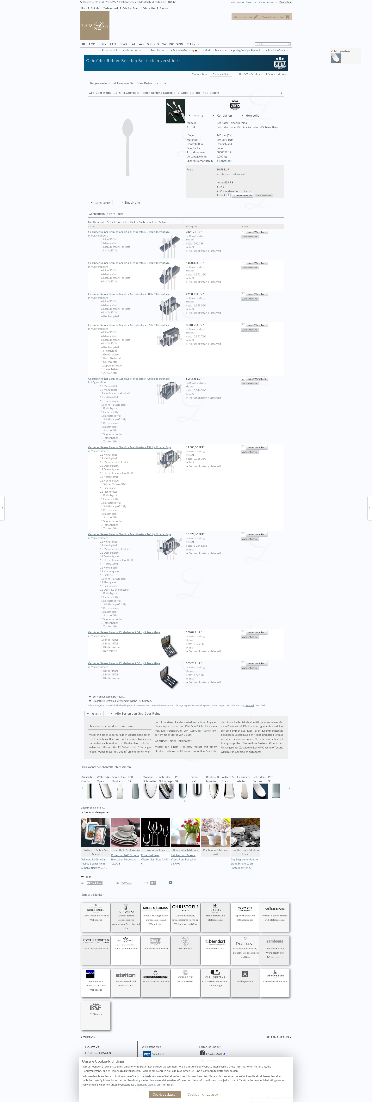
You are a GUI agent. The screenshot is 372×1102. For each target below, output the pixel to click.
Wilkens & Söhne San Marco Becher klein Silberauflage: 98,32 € (94, 864)
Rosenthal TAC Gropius (126, 850)
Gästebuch (237, 2)
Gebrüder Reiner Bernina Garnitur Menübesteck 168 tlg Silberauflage (129, 534)
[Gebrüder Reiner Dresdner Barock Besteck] (370, 508)
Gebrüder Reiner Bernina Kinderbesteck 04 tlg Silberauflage (124, 632)
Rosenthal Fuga (155, 850)
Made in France (214, 50)
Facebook (213, 1053)
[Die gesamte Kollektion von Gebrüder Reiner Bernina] (281, 92)
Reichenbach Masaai (185, 850)
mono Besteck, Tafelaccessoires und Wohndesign (96, 985)
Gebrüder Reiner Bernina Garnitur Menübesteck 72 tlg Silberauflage (129, 378)
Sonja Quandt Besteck (126, 948)
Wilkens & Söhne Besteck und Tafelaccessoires (275, 917)
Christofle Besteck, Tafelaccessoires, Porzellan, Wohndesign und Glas (185, 920)
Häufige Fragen (98, 1052)
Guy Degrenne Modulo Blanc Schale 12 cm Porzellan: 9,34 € (244, 864)
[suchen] (291, 44)
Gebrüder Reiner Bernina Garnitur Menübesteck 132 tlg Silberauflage (129, 447)
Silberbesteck (110, 50)
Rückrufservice (267, 2)
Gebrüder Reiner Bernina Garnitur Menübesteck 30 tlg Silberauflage (129, 294)
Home (84, 8)
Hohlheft (185, 746)
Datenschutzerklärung (147, 1084)
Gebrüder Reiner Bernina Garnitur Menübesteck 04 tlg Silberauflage (129, 231)
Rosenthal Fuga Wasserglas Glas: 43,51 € (154, 859)
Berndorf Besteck (215, 948)
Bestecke (95, 8)
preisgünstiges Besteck (246, 50)
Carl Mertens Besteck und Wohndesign (215, 983)
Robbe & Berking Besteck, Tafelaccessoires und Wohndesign (156, 920)
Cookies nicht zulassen (204, 1094)
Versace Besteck (185, 981)
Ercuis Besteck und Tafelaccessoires (215, 917)
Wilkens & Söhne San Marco (96, 852)
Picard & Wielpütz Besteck (155, 981)
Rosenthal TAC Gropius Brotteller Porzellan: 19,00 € (125, 859)
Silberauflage (149, 8)
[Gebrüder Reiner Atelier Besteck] (2, 508)
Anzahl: (221, 195)
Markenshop (199, 74)
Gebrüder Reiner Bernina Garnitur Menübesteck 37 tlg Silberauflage (129, 325)
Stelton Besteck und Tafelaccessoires (126, 983)
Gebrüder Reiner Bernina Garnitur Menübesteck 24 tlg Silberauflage (129, 262)
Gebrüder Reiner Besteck (155, 948)
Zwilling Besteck (245, 981)
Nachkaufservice (278, 50)
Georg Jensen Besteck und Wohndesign (96, 917)
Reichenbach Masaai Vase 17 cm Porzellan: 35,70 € (184, 859)
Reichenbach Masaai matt (215, 852)
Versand (241, 174)
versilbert (227, 739)
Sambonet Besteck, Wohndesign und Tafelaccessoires (275, 952)
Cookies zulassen (165, 1094)
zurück (89, 1037)
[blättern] (82, 788)
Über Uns (251, 2)
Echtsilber (225, 160)
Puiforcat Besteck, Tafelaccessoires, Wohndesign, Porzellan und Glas (126, 922)
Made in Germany (184, 50)
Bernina (163, 8)
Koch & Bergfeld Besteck (96, 948)
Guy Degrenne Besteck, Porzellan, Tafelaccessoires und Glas (245, 952)
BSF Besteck (96, 1014)
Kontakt (92, 1047)
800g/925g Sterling (249, 74)
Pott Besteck (185, 948)
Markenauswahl (111, 8)
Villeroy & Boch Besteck (275, 981)
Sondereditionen (278, 74)
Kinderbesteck (134, 50)
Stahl (209, 751)
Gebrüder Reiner (131, 8)
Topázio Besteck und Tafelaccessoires (245, 917)
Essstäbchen (158, 50)
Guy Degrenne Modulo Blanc (245, 852)
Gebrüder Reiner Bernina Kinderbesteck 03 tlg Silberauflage (124, 663)
